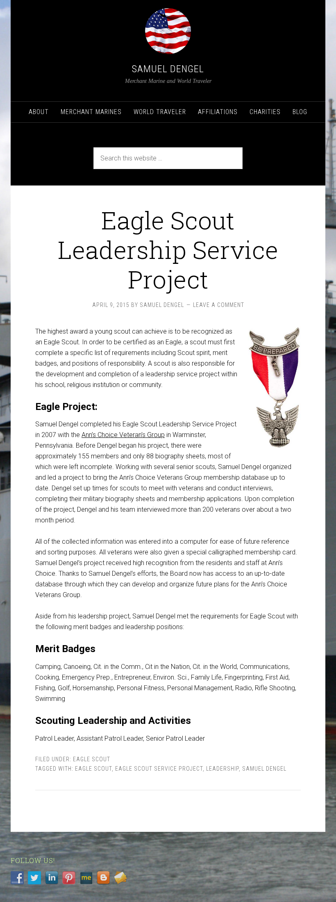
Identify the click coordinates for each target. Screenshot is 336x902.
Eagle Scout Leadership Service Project (168, 249)
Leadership (222, 768)
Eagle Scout (91, 759)
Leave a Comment (218, 305)
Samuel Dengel (168, 69)
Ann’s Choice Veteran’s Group (123, 435)
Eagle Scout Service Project (159, 768)
